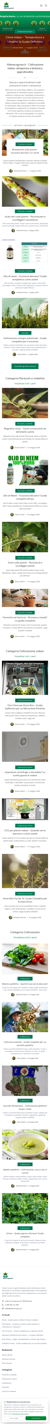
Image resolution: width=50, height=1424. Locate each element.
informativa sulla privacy (20, 1414)
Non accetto (14, 1418)
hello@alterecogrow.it (13, 1308)
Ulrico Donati (7, 1363)
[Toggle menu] (46, 5)
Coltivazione (25, 979)
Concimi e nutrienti (9, 1391)
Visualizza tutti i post (25, 383)
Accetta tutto (36, 1418)
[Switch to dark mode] (41, 5)
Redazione (7, 1350)
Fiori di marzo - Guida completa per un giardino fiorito (22, 1331)
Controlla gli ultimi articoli (25, 366)
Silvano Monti (7, 1355)
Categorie (7, 1369)
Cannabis (25, 333)
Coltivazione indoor (25, 32)
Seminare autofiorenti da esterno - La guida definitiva (22, 1335)
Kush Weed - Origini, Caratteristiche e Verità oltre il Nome (24, 1339)
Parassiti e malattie (25, 144)
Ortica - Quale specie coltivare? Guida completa (20, 1320)
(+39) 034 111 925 (12, 1305)
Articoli (6, 1315)
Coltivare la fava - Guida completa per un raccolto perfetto (24, 1343)
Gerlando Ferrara (8, 1359)
